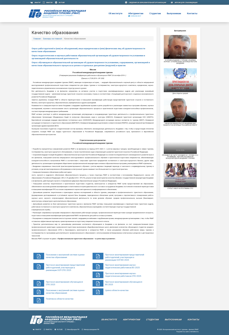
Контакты (192, 13)
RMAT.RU (49, 2)
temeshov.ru (194, 331)
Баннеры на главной (52, 38)
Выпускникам (174, 13)
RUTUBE (62, 2)
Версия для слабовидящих (186, 2)
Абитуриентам (135, 14)
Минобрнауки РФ (73, 329)
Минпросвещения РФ (91, 329)
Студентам (155, 13)
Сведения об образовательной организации (147, 2)
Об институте (115, 14)
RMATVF (37, 2)
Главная (37, 38)
